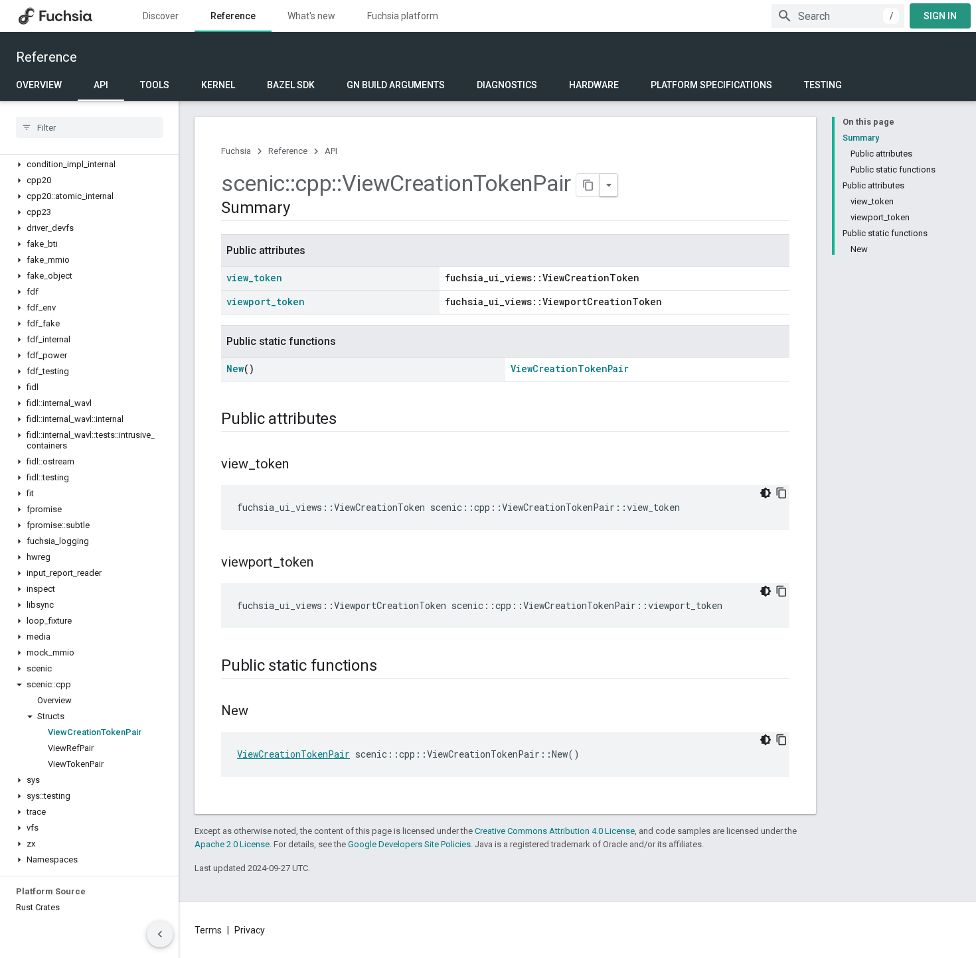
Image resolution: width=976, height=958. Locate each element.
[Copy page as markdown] (588, 185)
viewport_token (265, 301)
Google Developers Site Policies (409, 844)
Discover (161, 16)
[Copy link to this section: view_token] (302, 465)
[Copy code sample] (781, 493)
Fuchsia (236, 151)
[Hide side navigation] (160, 934)
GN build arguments (396, 85)
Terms (208, 930)
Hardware (594, 85)
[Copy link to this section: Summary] (302, 209)
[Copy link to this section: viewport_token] (326, 563)
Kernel (218, 85)
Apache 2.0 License (232, 844)
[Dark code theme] (765, 493)
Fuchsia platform (402, 16)
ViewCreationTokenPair (570, 368)
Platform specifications (711, 85)
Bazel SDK (291, 85)
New (235, 368)
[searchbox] (89, 127)
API (101, 85)
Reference (233, 16)
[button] (89, 164)
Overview (39, 85)
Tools (154, 85)
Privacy (249, 930)
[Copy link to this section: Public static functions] (389, 667)
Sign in (940, 16)
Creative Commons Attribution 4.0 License (555, 831)
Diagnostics (507, 85)
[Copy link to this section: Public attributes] (350, 420)
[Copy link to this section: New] (261, 712)
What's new (311, 16)
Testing (823, 85)
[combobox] (838, 16)
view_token (254, 277)
